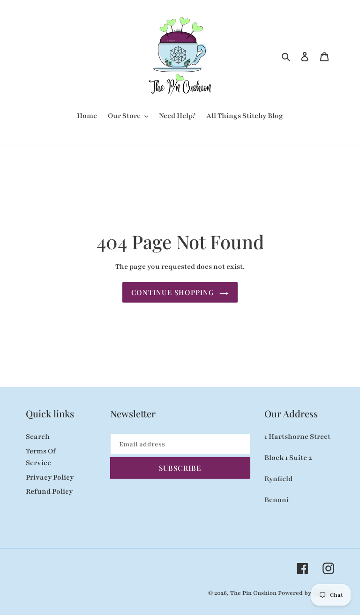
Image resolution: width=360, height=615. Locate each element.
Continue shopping (172, 292)
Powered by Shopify (306, 593)
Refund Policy (49, 491)
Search (38, 436)
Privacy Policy (50, 477)
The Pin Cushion (254, 593)
